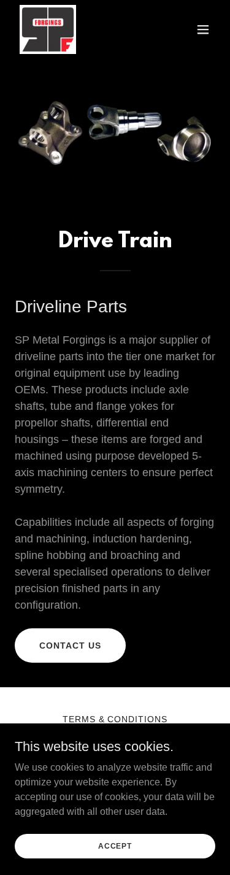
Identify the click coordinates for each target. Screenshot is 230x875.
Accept (115, 845)
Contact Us (70, 645)
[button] (203, 29)
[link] (48, 29)
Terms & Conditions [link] (115, 719)
